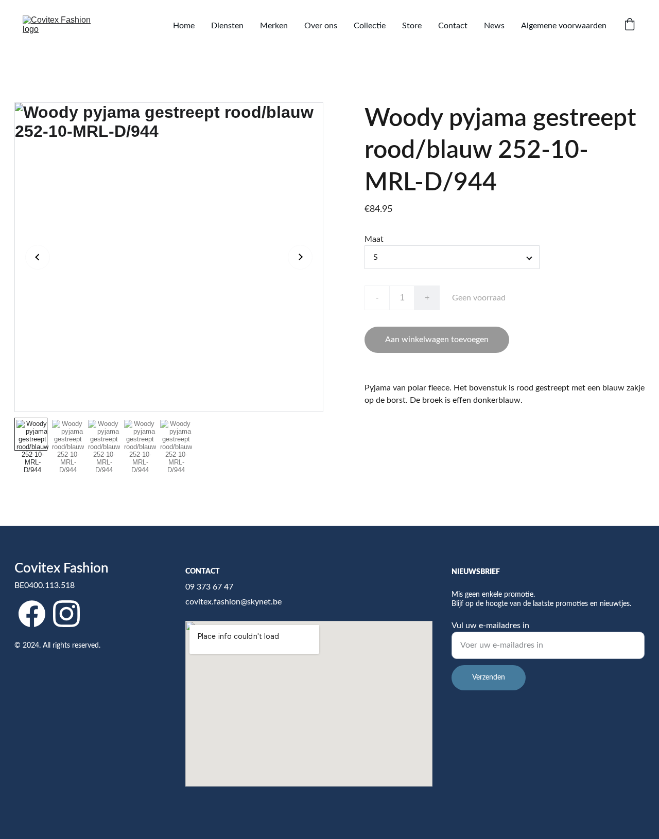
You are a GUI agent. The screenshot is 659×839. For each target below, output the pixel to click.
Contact (452, 26)
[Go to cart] (629, 25)
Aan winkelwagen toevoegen (437, 339)
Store (412, 26)
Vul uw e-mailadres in (490, 625)
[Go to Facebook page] (32, 613)
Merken (274, 26)
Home (184, 26)
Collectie (370, 26)
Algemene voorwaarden (563, 26)
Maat (374, 239)
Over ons (320, 26)
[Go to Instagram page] (66, 613)
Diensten (227, 26)
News (494, 26)
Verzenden (488, 677)
